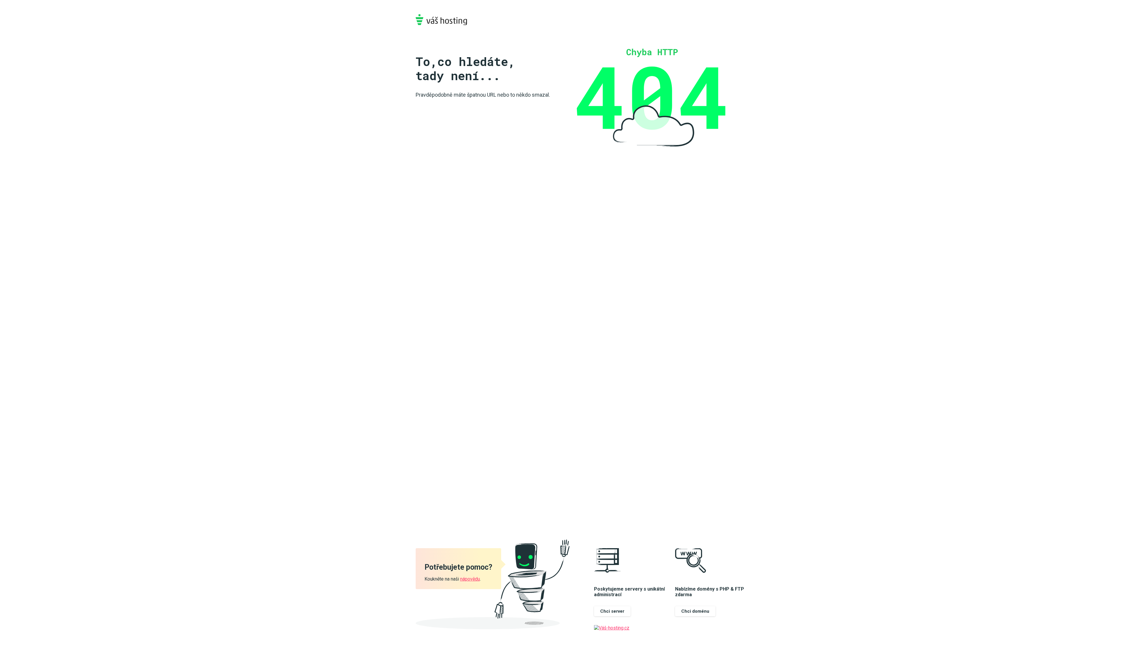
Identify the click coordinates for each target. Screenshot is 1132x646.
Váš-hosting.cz (441, 19)
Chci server (612, 611)
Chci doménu (695, 611)
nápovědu (470, 579)
